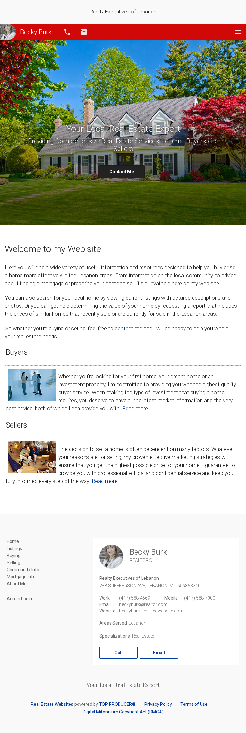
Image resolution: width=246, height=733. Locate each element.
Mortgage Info (21, 576)
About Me (17, 583)
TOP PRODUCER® (117, 704)
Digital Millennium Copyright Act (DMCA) (123, 711)
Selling (13, 562)
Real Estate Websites (52, 704)
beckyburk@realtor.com (143, 604)
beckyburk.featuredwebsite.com (151, 610)
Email (84, 32)
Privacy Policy (158, 704)
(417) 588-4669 (134, 598)
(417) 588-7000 (199, 598)
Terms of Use (194, 704)
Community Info (23, 569)
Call (67, 32)
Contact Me (121, 171)
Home (13, 541)
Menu (238, 32)
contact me (128, 328)
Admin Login (19, 598)
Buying (13, 555)
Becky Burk (36, 32)
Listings (14, 548)
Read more (135, 408)
